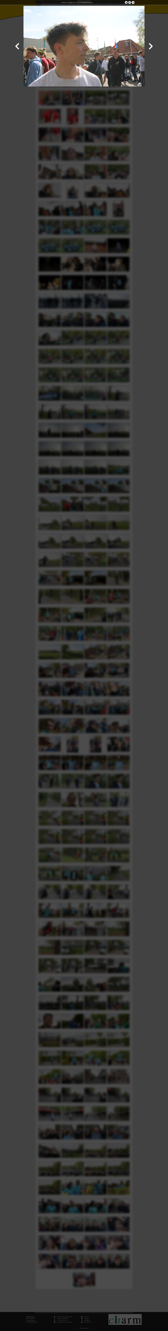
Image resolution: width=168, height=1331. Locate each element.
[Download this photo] (126, 2)
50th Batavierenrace (87, 2)
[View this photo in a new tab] (129, 2)
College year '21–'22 (73, 2)
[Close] (133, 2)
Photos (64, 2)
